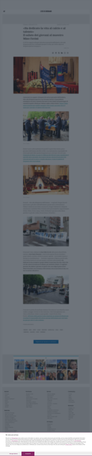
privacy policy (69, 444)
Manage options (13, 453)
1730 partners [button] (14, 438)
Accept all (28, 453)
